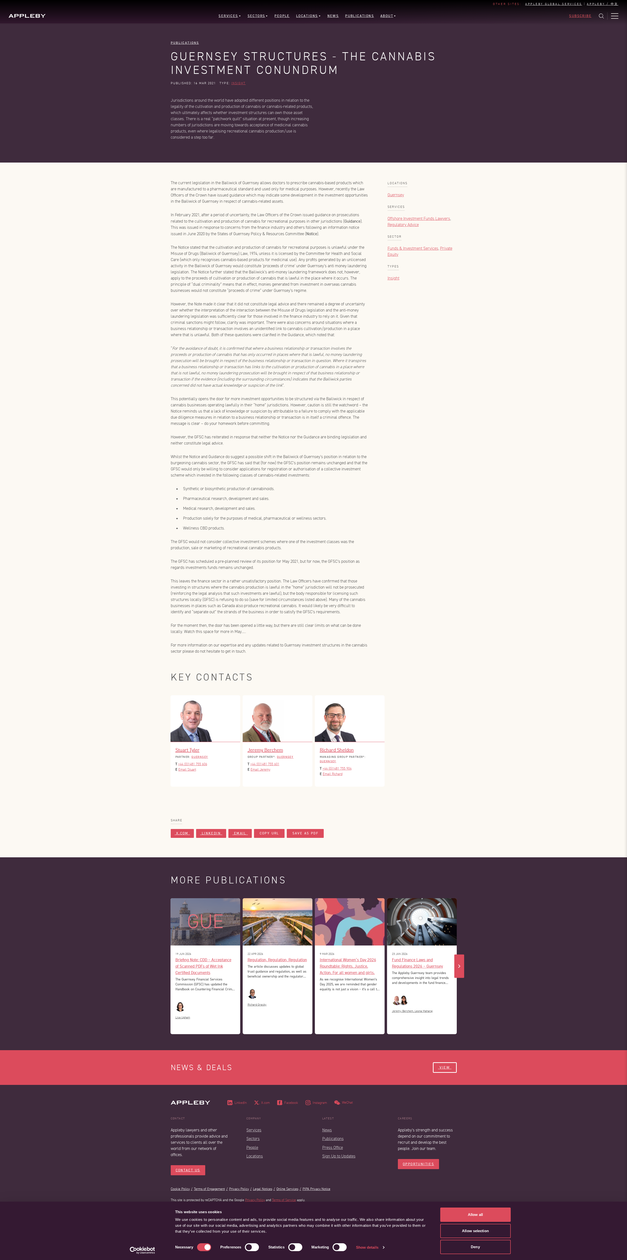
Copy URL (269, 833)
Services (253, 1130)
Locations (254, 1156)
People (252, 1147)
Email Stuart (187, 769)
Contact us (188, 1170)
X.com (182, 833)
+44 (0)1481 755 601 (264, 764)
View (444, 1067)
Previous (168, 966)
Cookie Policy (180, 1189)
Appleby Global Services (553, 4)
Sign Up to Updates (339, 1156)
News (327, 1130)
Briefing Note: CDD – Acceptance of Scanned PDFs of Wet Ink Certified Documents (203, 966)
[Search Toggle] (601, 16)
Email (240, 833)
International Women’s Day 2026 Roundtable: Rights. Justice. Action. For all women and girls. (348, 966)
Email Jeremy (260, 769)
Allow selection (475, 1231)
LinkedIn (211, 833)
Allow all (475, 1214)
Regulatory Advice (403, 224)
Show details (367, 1247)
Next (459, 966)
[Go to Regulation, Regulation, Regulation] (277, 921)
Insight (238, 83)
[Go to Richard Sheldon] (350, 718)
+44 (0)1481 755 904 (337, 768)
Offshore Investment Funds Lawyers (419, 218)
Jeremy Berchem (265, 750)
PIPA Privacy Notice (316, 1189)
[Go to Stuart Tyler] (205, 718)
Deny (475, 1247)
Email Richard (332, 774)
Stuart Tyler (187, 750)
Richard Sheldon (337, 750)
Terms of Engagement (209, 1189)
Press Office (332, 1147)
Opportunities (418, 1164)
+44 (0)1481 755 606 (192, 764)
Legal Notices (262, 1189)
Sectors (253, 1138)
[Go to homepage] (27, 16)
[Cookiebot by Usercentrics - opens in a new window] (142, 1250)
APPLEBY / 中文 (602, 4)
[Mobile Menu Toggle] (614, 16)
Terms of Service (284, 1200)
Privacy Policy (239, 1189)
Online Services (287, 1189)
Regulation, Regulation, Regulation (277, 959)
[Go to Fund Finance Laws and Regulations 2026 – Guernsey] (422, 921)
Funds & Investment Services (413, 248)
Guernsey (396, 195)
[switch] (252, 1247)
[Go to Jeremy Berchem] (277, 718)
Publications (185, 43)
